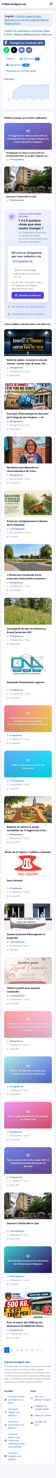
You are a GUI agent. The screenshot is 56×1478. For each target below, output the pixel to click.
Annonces (30, 58)
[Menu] (51, 4)
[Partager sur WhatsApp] (6, 50)
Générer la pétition (30, 295)
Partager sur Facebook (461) (26, 42)
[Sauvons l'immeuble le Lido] (28, 184)
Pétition (10, 58)
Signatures (18, 64)
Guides (8, 1391)
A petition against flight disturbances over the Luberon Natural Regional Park (27, 20)
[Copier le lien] (29, 50)
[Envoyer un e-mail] (22, 50)
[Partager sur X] (14, 50)
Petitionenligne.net (14, 4)
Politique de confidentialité (21, 71)
